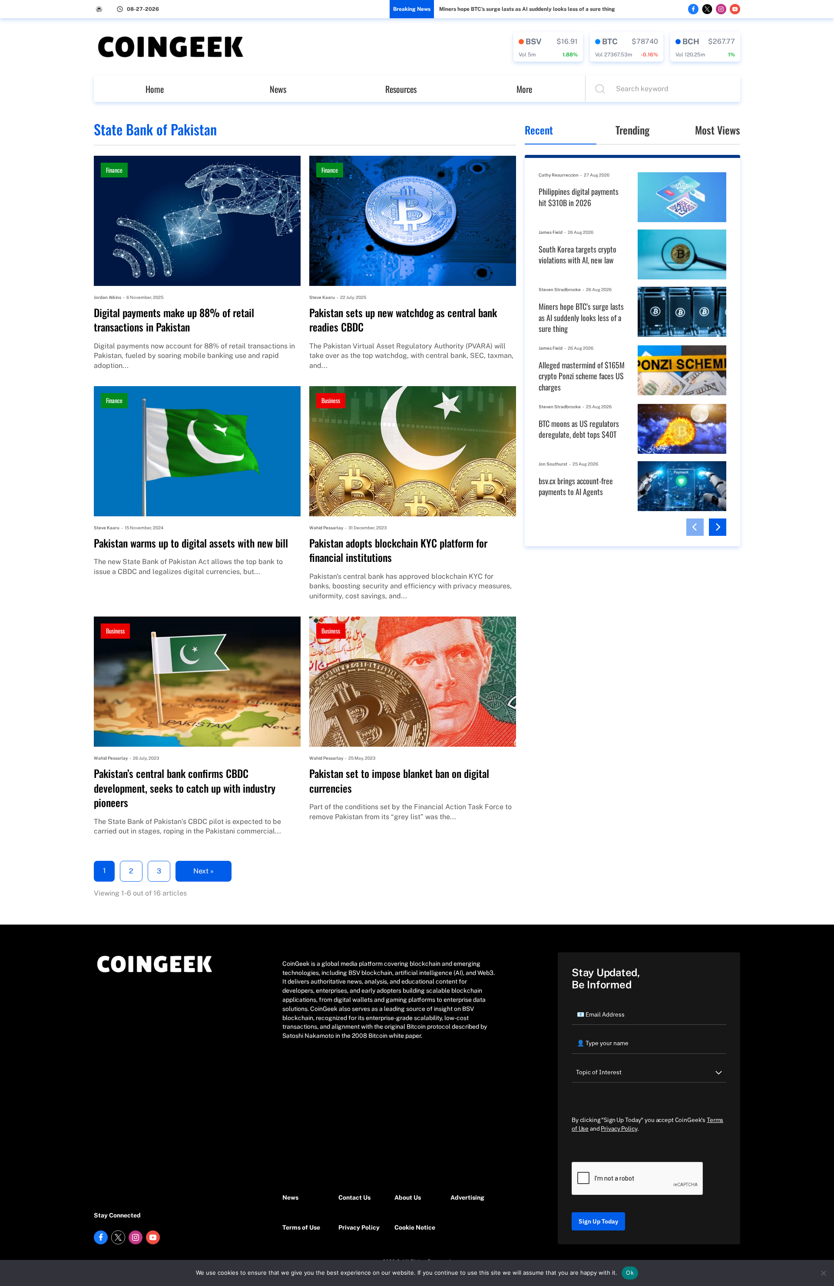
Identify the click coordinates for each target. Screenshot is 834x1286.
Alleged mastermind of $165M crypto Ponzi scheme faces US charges (582, 376)
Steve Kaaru (322, 297)
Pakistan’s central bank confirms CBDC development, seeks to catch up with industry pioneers (184, 788)
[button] (695, 527)
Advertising (467, 1197)
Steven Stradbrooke (560, 289)
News (278, 88)
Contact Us (354, 1197)
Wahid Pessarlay (326, 527)
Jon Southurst (553, 463)
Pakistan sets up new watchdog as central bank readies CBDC (403, 320)
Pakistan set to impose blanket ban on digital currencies (399, 780)
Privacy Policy (359, 1227)
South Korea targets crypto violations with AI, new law (577, 255)
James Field (551, 232)
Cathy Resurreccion (559, 174)
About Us (407, 1197)
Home (155, 88)
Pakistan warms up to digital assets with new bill (191, 543)
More (524, 88)
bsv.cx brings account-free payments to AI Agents (576, 487)
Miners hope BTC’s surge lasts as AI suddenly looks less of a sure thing (527, 9)
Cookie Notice (414, 1227)
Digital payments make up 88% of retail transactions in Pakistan (174, 320)
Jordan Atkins (107, 297)
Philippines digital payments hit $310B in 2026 (579, 197)
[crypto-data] (548, 47)
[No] (823, 1273)
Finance (114, 169)
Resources (401, 88)
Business (330, 400)
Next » (203, 871)
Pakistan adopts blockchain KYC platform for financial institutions (398, 550)
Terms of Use (301, 1227)
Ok (630, 1272)
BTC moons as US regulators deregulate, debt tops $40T (579, 429)
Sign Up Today (598, 1221)
